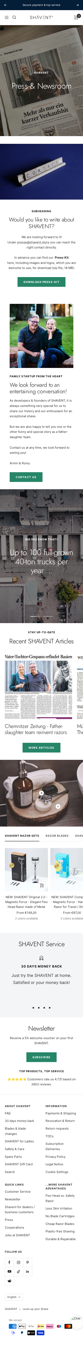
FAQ (7, 1113)
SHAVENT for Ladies (19, 1141)
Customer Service (18, 1191)
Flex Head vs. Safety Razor (60, 1198)
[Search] (14, 17)
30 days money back (19, 1121)
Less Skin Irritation (59, 1208)
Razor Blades (57, 835)
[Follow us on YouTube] (9, 1271)
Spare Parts (13, 1157)
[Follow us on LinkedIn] (27, 1271)
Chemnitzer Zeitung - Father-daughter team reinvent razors (36, 729)
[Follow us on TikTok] (18, 1271)
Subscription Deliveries (55, 1146)
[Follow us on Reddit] (9, 1280)
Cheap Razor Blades (60, 1224)
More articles (41, 747)
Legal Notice (54, 1164)
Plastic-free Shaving (60, 1231)
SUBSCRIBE (41, 1057)
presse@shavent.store (33, 242)
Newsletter (13, 1199)
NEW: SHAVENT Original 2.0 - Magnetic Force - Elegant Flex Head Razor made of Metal (26, 902)
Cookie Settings (57, 1172)
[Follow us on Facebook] (9, 1262)
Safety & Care (14, 1149)
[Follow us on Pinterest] (27, 1262)
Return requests (57, 1128)
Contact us (26, 477)
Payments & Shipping (61, 1113)
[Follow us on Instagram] (18, 1262)
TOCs (50, 1136)
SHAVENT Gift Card (19, 1164)
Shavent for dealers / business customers (20, 1209)
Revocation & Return (60, 1121)
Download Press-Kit (41, 282)
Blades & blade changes (15, 1131)
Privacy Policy (55, 1157)
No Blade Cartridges (60, 1216)
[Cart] (76, 17)
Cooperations (14, 1227)
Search (10, 1172)
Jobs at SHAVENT (17, 1235)
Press (9, 1220)
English (12, 1297)
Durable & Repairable (61, 1239)
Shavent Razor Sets (22, 835)
